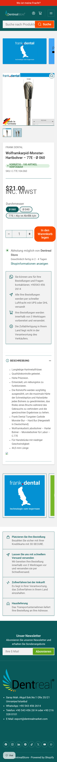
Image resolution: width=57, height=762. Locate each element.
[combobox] (28, 24)
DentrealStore (21, 757)
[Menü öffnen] (51, 13)
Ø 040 (25, 209)
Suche (47, 24)
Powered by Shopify (42, 757)
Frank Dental (14, 147)
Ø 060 (12, 209)
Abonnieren (43, 651)
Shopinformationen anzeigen (29, 263)
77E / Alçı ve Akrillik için (22, 215)
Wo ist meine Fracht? (29, 2)
